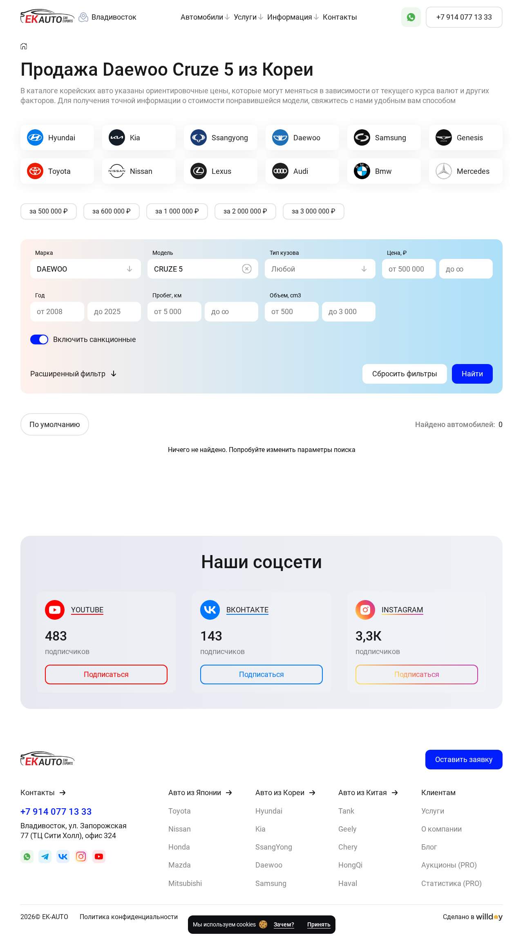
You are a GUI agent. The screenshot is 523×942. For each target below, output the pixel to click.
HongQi (350, 865)
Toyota (179, 811)
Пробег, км (166, 295)
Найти (472, 373)
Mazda (179, 865)
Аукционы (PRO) (449, 865)
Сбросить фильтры (404, 373)
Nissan (179, 829)
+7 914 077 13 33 (56, 812)
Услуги (246, 17)
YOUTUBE (87, 610)
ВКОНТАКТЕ (247, 610)
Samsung (270, 883)
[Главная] (23, 47)
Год (40, 295)
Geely (347, 829)
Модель (162, 253)
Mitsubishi (185, 883)
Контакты (340, 17)
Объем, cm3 (285, 295)
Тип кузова (284, 253)
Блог (429, 847)
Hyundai (268, 811)
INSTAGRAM (402, 610)
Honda (179, 847)
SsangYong (273, 847)
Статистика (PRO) (451, 883)
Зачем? (284, 924)
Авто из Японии (194, 792)
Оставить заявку (464, 759)
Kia (260, 829)
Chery (348, 847)
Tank (346, 811)
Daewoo (268, 865)
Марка (44, 253)
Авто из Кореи (279, 792)
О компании (441, 829)
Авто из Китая (362, 792)
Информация (290, 17)
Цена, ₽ (397, 253)
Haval (347, 883)
